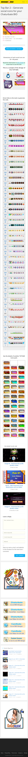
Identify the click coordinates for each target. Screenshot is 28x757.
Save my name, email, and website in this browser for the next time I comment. (13, 549)
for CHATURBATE (18, 38)
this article (20, 63)
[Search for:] (26, 1)
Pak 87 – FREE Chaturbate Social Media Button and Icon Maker (14, 486)
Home (2, 753)
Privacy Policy (7, 753)
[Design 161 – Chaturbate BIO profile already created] (5, 666)
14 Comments (19, 660)
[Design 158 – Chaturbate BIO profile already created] (5, 688)
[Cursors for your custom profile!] (14, 639)
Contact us (20, 753)
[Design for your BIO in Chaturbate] (14, 603)
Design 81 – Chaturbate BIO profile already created (14, 507)
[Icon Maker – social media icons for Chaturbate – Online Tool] (14, 610)
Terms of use (14, 753)
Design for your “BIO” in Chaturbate (17, 659)
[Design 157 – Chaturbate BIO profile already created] (5, 695)
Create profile (8, 38)
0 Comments (8, 40)
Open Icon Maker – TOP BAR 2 (14, 48)
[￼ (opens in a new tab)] (16, 241)
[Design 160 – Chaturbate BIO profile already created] (5, 674)
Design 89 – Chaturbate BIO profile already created (14, 464)
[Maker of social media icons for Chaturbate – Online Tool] (14, 617)
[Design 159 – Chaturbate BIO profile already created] (5, 681)
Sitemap (25, 753)
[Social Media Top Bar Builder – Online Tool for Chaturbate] (5, 652)
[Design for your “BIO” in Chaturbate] (5, 659)
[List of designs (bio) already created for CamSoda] (14, 625)
